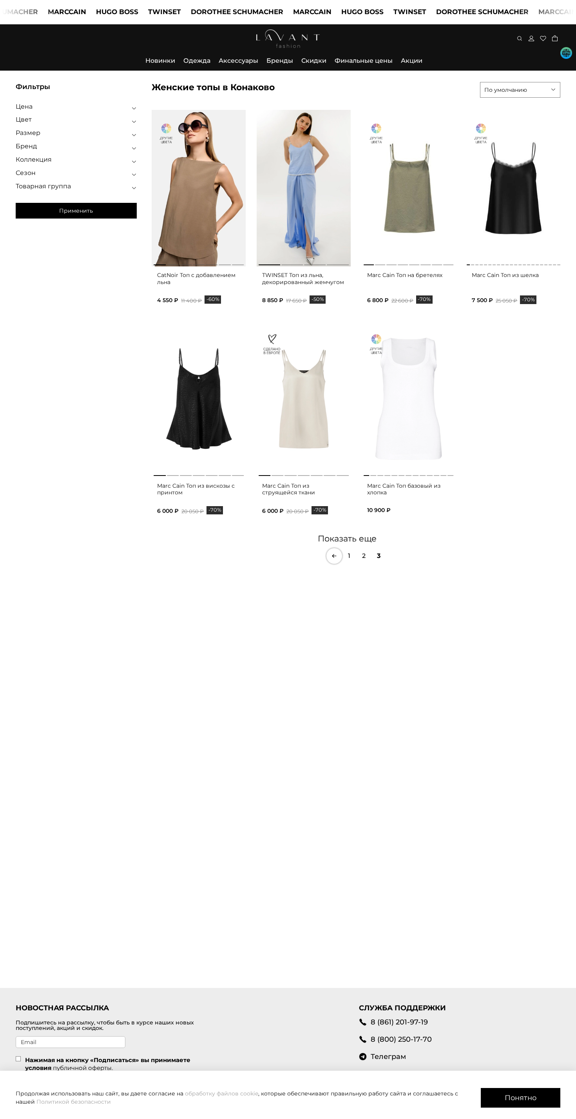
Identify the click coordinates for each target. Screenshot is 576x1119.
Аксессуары (238, 60)
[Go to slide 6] (225, 263)
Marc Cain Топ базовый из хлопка (403, 489)
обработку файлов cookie (221, 1093)
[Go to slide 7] (238, 263)
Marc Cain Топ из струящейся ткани (288, 489)
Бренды (279, 60)
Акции (411, 60)
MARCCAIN (48, 12)
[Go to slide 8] (448, 263)
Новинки (160, 60)
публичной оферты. (83, 1068)
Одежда (196, 60)
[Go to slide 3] (185, 263)
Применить (76, 210)
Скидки (313, 60)
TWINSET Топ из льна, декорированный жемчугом (303, 279)
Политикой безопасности (73, 1101)
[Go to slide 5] (211, 263)
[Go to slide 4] (198, 263)
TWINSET (145, 12)
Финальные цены (364, 60)
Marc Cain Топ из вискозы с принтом (196, 489)
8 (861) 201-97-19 (399, 1021)
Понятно (520, 1097)
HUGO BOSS (98, 12)
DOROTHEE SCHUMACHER (218, 12)
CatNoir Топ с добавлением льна (196, 279)
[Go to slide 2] (172, 263)
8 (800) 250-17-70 (401, 1039)
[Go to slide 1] (159, 263)
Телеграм (388, 1056)
